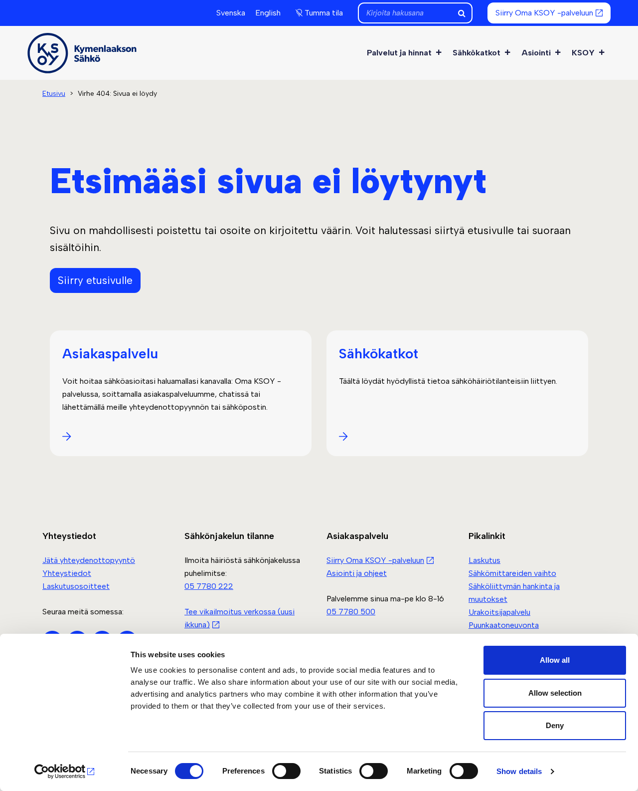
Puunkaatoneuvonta (504, 625)
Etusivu (53, 93)
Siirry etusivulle (95, 280)
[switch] (286, 771)
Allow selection (555, 693)
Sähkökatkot (476, 52)
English (268, 12)
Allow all (555, 660)
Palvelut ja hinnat (399, 52)
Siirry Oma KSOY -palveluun (544, 12)
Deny (555, 725)
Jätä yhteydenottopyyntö (88, 560)
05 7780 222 (208, 586)
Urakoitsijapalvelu (499, 612)
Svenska (230, 12)
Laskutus (484, 560)
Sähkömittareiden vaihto (512, 573)
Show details (519, 771)
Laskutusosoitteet (76, 586)
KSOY (583, 52)
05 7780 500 (350, 611)
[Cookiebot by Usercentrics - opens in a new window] (64, 771)
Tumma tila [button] (324, 12)
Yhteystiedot (66, 573)
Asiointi (536, 52)
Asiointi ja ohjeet (356, 573)
